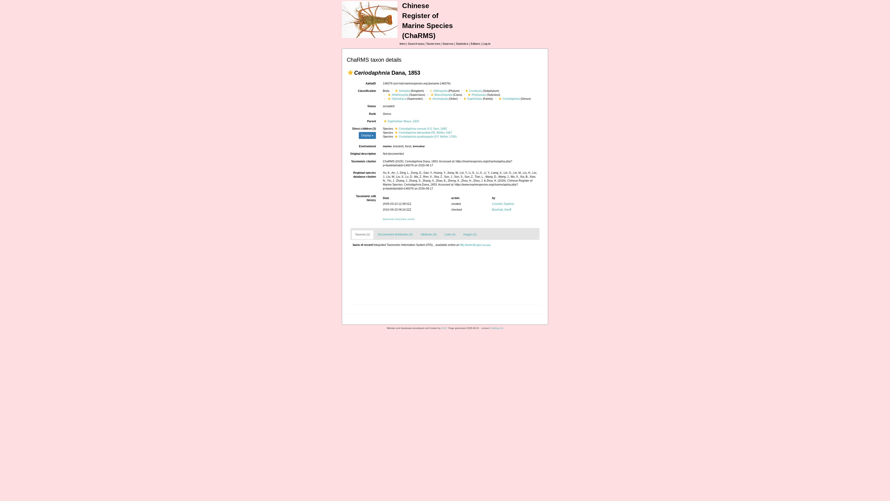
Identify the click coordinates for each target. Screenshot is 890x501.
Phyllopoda (479, 94)
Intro (403, 43)
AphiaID (371, 83)
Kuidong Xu (497, 328)
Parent (371, 121)
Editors (475, 43)
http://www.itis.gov (470, 245)
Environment (367, 146)
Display (366, 135)
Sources (448, 43)
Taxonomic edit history (366, 198)
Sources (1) (362, 234)
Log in (486, 43)
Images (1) (470, 234)
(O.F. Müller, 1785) (428, 136)
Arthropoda (440, 91)
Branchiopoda (443, 94)
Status (371, 106)
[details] (486, 245)
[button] (350, 72)
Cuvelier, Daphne (503, 204)
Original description (363, 153)
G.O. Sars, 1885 (423, 128)
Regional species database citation (364, 174)
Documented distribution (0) (395, 234)
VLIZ (443, 328)
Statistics (462, 43)
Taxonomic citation (363, 161)
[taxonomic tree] (392, 219)
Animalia (404, 91)
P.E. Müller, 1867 (425, 132)
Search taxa (416, 43)
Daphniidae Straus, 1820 (403, 121)
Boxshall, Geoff (501, 209)
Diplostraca (399, 98)
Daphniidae (474, 98)
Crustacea (475, 91)
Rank (372, 114)
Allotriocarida (400, 94)
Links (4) (450, 234)
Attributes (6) (429, 234)
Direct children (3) (364, 128)
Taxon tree (433, 43)
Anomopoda (440, 98)
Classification (367, 91)
